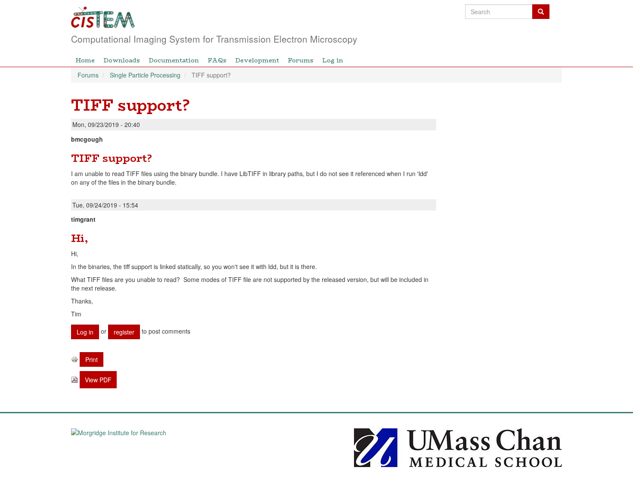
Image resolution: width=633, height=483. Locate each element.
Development (257, 60)
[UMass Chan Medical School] (458, 447)
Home (85, 60)
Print (91, 359)
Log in (332, 60)
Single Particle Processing (145, 75)
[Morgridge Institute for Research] (175, 447)
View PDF (98, 379)
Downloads (121, 60)
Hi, (79, 238)
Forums (300, 60)
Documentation (174, 60)
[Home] (268, 17)
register (124, 332)
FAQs (217, 60)
